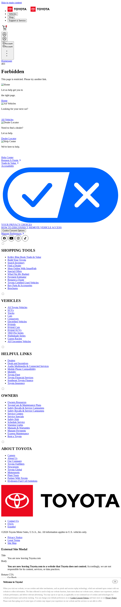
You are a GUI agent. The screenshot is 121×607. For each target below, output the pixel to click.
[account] (4, 36)
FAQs (11, 523)
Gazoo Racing (15, 338)
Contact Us (13, 521)
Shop (11, 17)
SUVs (11, 310)
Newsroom (13, 466)
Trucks (11, 313)
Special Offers (15, 271)
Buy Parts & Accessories (20, 285)
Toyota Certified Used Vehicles (23, 282)
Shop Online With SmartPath (22, 268)
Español (12, 526)
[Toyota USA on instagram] (18, 240)
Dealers (11, 360)
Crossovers (13, 318)
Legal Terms (14, 540)
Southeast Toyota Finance (20, 380)
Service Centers (15, 413)
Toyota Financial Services (20, 377)
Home (4, 100)
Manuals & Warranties (19, 427)
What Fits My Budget (18, 274)
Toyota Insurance (16, 383)
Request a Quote (16, 279)
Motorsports (14, 472)
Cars (10, 316)
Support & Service (17, 20)
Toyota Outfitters (16, 464)
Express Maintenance (18, 433)
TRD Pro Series (15, 333)
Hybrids (12, 324)
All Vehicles (7, 119)
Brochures (13, 288)
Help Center (7, 157)
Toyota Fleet (14, 374)
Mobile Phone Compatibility (22, 369)
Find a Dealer (14, 265)
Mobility (12, 372)
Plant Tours (13, 475)
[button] (13, 230)
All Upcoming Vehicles (19, 341)
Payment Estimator (17, 277)
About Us (12, 458)
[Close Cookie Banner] (115, 582)
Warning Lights (15, 425)
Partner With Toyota (18, 478)
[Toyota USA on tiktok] (25, 240)
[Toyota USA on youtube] (11, 240)
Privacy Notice (15, 537)
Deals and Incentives (18, 363)
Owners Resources (17, 402)
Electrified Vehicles (17, 321)
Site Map (12, 543)
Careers (11, 455)
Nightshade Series (17, 335)
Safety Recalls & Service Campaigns (26, 408)
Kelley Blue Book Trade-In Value (24, 257)
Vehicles (13, 14)
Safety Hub (13, 419)
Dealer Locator (8, 138)
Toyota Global (15, 469)
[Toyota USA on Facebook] (4, 240)
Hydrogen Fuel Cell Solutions (22, 481)
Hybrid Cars (14, 327)
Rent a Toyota (15, 436)
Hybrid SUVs (14, 330)
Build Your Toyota (17, 260)
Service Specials (16, 416)
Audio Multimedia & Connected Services (28, 366)
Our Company (15, 461)
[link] (11, 160)
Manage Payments (17, 430)
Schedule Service (16, 422)
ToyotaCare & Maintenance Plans (24, 405)
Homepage (6, 61)
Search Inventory (16, 262)
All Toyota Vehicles (17, 307)
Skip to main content (11, 2)
